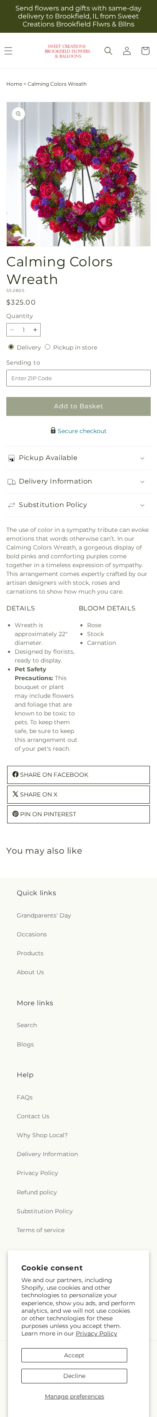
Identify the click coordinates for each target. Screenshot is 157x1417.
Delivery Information (47, 1154)
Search (27, 1025)
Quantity (19, 316)
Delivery (30, 347)
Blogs (25, 1044)
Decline (74, 1376)
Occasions (32, 934)
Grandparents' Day (44, 915)
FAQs (25, 1097)
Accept (74, 1355)
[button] (108, 51)
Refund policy (37, 1192)
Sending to (35, 362)
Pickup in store (75, 347)
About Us (30, 972)
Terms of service (40, 1230)
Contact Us (33, 1116)
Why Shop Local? (42, 1135)
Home (14, 84)
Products (30, 953)
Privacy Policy (96, 1333)
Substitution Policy (45, 1211)
